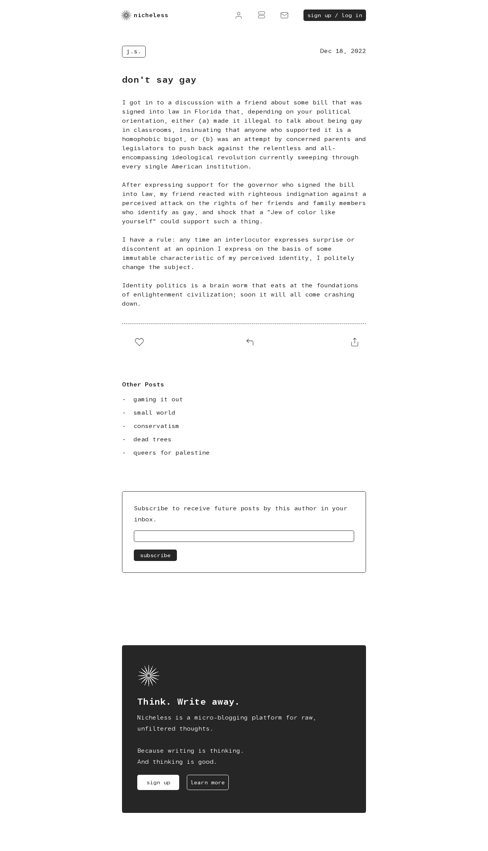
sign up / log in (334, 15)
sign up (158, 782)
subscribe (155, 555)
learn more (208, 782)
